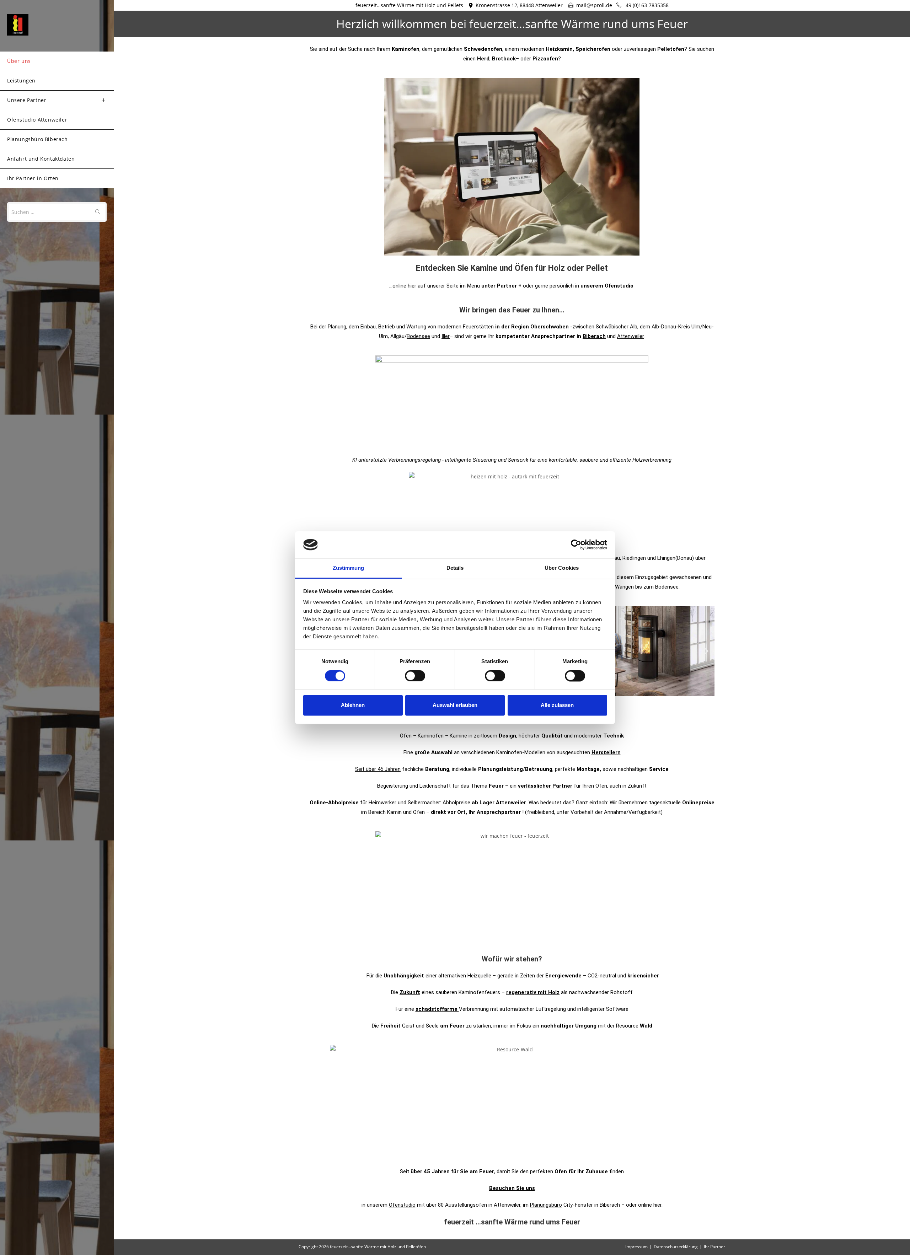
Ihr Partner (714, 1247)
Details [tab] (455, 568)
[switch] (415, 675)
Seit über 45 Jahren (378, 769)
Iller (445, 336)
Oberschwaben (549, 326)
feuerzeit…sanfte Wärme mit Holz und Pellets (409, 5)
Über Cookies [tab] (562, 568)
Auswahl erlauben (455, 705)
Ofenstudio (402, 1205)
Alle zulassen (557, 705)
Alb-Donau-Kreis (671, 326)
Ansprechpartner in (568, 336)
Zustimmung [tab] (348, 568)
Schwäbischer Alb (616, 326)
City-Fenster (561, 1205)
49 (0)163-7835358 (646, 5)
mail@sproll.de (594, 5)
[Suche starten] (98, 212)
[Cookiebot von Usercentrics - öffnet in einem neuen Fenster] (576, 544)
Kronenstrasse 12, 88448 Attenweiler (519, 5)
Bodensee (418, 336)
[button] (706, 651)
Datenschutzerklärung (676, 1247)
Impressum (636, 1247)
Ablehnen (353, 705)
